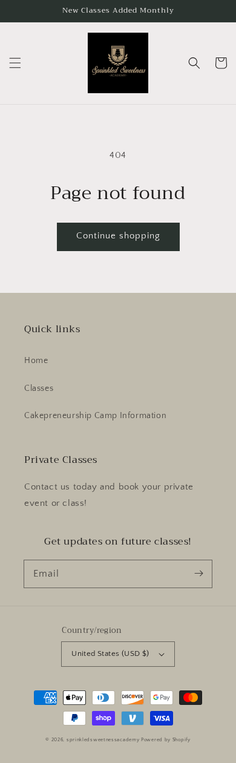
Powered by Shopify (166, 739)
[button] (15, 63)
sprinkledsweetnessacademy (103, 739)
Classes (38, 388)
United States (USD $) (110, 653)
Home (36, 360)
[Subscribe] (198, 573)
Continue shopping (118, 236)
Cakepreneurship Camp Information (95, 416)
